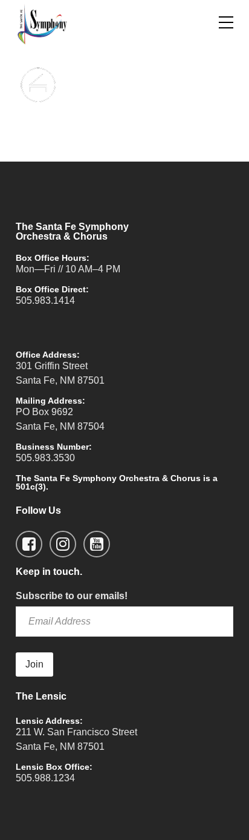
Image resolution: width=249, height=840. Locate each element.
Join (34, 664)
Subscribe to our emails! (72, 596)
